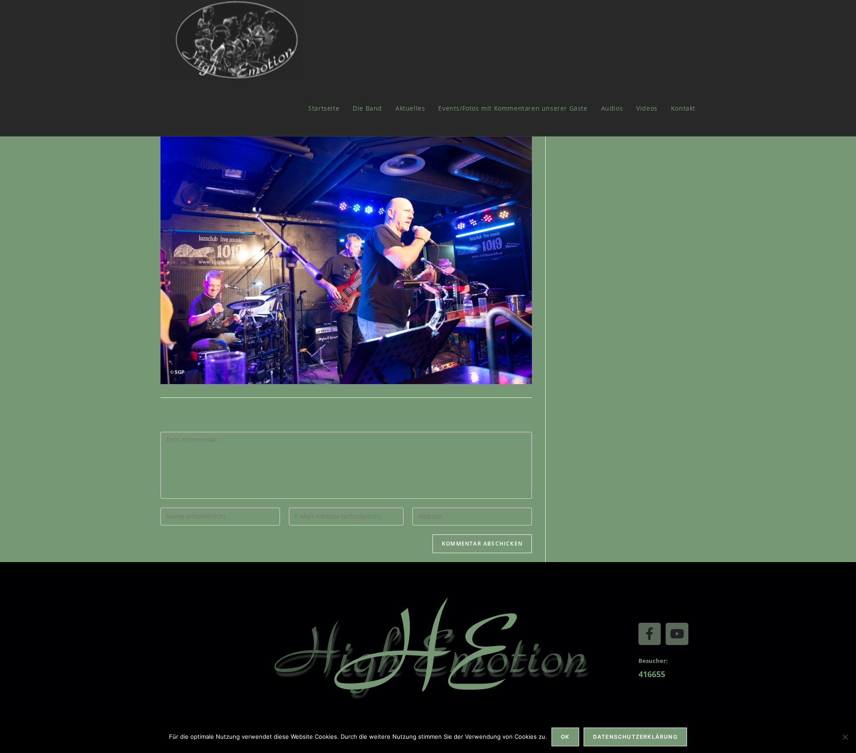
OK (565, 736)
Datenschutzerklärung (635, 736)
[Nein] (844, 736)
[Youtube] (677, 634)
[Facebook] (649, 634)
